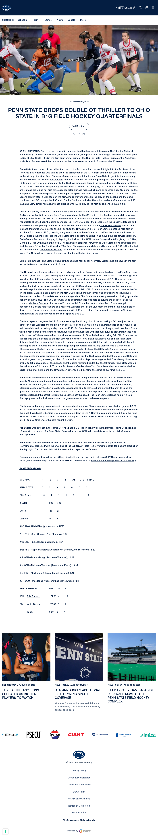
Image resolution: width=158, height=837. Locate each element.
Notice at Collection (79, 806)
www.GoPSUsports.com (112, 457)
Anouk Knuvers (75, 197)
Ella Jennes (95, 406)
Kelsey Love (103, 339)
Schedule (22, 20)
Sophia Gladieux (72, 201)
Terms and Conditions (79, 785)
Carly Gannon (26, 239)
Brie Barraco (56, 180)
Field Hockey (9, 685)
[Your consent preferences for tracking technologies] (5, 832)
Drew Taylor (36, 204)
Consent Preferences (79, 778)
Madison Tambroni (38, 304)
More (83, 20)
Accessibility (79, 812)
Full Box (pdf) (80, 127)
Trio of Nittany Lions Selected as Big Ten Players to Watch (20, 694)
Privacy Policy (79, 771)
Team (35, 20)
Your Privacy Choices (79, 799)
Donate (71, 20)
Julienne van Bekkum (51, 250)
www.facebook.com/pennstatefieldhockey (113, 461)
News (60, 20)
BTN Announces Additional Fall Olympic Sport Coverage (78, 694)
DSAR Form (79, 792)
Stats (47, 20)
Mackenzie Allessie (110, 226)
